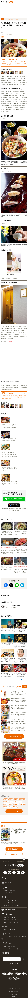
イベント (6, 893)
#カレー (19, 802)
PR (11, 893)
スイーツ (17, 905)
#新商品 (6, 802)
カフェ (11, 905)
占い (5, 917)
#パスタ (15, 806)
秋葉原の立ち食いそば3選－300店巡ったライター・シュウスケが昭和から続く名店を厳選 (19, 707)
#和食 (16, 799)
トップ (7, 878)
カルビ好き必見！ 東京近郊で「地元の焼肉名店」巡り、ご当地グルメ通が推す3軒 (20, 550)
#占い (5, 799)
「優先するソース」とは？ (14, 510)
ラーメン (11, 902)
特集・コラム (8, 914)
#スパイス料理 (8, 804)
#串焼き (16, 804)
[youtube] (18, 872)
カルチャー (7, 922)
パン (17, 902)
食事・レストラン (9, 19)
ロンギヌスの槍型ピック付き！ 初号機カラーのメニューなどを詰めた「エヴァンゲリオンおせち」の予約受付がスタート (19, 721)
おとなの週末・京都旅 (9, 929)
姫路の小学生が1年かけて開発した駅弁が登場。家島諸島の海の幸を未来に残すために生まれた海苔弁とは (19, 714)
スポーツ (10, 919)
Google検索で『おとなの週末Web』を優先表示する (14, 508)
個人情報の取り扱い (14, 991)
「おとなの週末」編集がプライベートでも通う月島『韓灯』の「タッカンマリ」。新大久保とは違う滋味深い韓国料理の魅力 (20, 533)
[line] (10, 872)
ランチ (5, 905)
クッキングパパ (8, 937)
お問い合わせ (14, 994)
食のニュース (7, 890)
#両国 (10, 799)
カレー (10, 900)
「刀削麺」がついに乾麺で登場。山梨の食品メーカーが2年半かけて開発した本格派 (18, 693)
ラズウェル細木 (17, 937)
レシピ (13, 922)
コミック (7, 934)
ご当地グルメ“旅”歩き (18, 547)
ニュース (7, 887)
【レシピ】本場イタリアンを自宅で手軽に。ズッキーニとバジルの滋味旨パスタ (7, 533)
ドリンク (22, 949)
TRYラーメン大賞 (10, 909)
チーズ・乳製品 (14, 949)
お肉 (5, 946)
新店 (14, 890)
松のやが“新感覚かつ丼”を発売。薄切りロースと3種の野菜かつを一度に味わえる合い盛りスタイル (19, 700)
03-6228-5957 (9, 341)
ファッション (18, 919)
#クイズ (12, 802)
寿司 (17, 19)
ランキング (8, 882)
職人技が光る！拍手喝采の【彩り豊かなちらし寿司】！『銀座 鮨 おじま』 (13, 25)
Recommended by (17, 679)
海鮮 (9, 946)
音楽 (5, 919)
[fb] (14, 872)
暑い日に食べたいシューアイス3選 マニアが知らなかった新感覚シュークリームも (7, 552)
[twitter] (5, 872)
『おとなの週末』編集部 (7, 34)
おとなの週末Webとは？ (14, 989)
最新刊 (7, 953)
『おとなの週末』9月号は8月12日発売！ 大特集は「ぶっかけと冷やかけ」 (18, 831)
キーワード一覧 (14, 963)
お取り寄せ (8, 943)
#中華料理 (22, 799)
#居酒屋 (22, 804)
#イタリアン (7, 806)
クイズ (10, 917)
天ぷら (5, 902)
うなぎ (15, 900)
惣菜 (14, 946)
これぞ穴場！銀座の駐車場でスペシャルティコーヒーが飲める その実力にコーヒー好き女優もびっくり (20, 571)
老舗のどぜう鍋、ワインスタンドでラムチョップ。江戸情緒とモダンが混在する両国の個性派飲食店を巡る (7, 567)
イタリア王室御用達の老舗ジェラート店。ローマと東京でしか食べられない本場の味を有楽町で (19, 728)
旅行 (6, 926)
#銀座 (2, 37)
